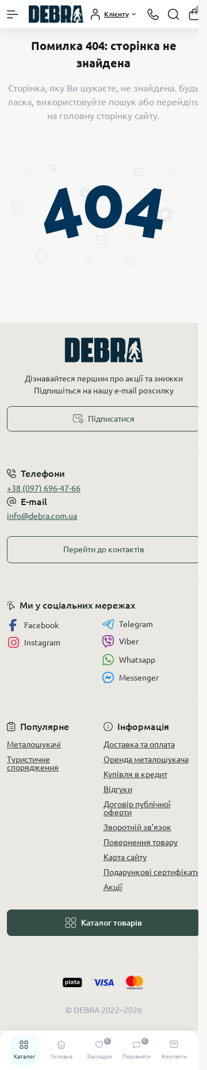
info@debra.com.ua (42, 516)
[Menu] (12, 14)
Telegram (136, 624)
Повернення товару (140, 842)
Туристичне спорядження (33, 763)
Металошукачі (34, 744)
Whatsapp (137, 659)
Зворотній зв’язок (137, 827)
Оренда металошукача (146, 759)
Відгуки (117, 789)
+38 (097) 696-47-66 (43, 488)
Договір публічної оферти (137, 808)
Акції (112, 887)
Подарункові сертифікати (151, 872)
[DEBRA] (103, 350)
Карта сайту (125, 857)
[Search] (173, 14)
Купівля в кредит (135, 774)
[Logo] (56, 14)
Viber (129, 641)
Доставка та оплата (139, 744)
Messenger (139, 677)
